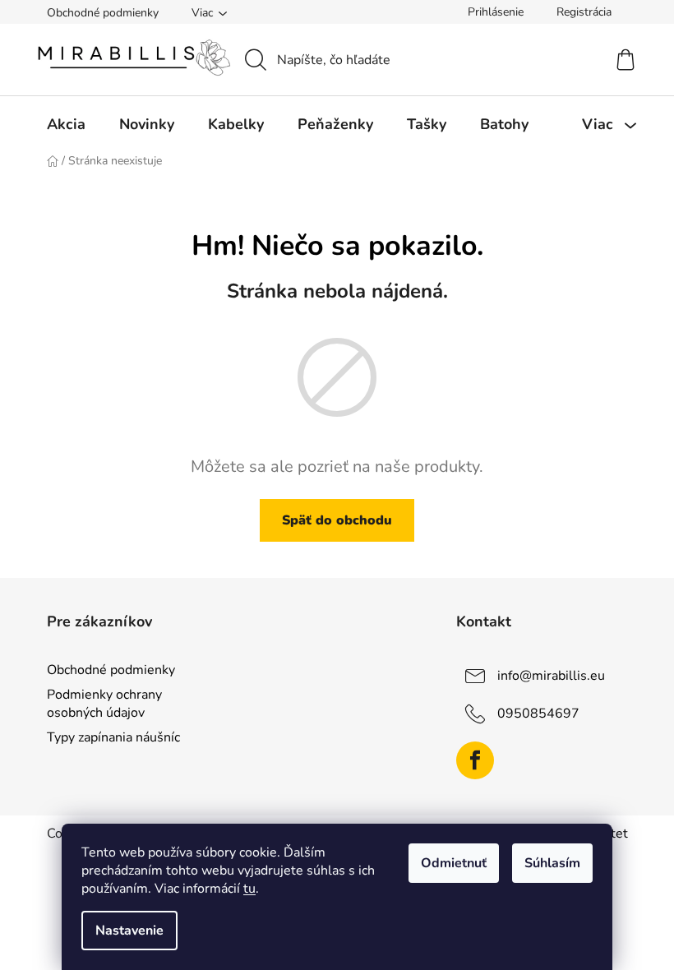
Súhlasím (552, 863)
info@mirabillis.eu (551, 676)
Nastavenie (129, 931)
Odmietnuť (454, 863)
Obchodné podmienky (103, 13)
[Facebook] (475, 760)
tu (249, 889)
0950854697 (538, 713)
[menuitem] (66, 124)
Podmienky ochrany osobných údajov (104, 704)
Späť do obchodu (337, 520)
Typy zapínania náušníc (113, 737)
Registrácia (584, 12)
